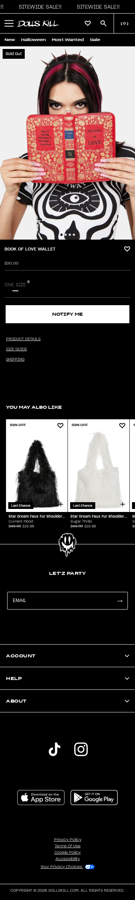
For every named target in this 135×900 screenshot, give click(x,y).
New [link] (9, 39)
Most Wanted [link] (68, 39)
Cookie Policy (67, 852)
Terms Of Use (68, 846)
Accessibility (68, 859)
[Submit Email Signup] (119, 601)
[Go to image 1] (61, 235)
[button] (38, 7)
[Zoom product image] (67, 143)
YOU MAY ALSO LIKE (34, 407)
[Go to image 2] (65, 235)
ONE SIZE (15, 285)
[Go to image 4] (74, 235)
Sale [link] (95, 39)
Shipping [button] (15, 359)
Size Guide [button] (16, 349)
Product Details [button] (23, 339)
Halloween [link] (33, 39)
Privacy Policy (67, 840)
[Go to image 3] (70, 235)
